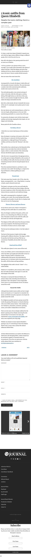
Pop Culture (14, 27)
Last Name (15, 546)
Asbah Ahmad (5, 25)
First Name (15, 541)
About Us (3, 507)
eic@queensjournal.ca (7, 343)
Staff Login (4, 494)
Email (3, 388)
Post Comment (7, 405)
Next (28, 347)
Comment (3, 362)
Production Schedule (6, 502)
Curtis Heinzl (11, 47)
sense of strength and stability (16, 316)
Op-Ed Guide (4, 492)
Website (3, 394)
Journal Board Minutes (7, 499)
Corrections (4, 476)
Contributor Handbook (7, 472)
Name (3, 382)
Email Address (15, 536)
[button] (29, 5)
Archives (3, 482)
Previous (4, 347)
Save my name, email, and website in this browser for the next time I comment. (14, 401)
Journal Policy (4, 486)
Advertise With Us (5, 466)
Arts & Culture (5, 27)
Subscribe (3, 504)
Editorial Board (5, 479)
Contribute (4, 469)
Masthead (3, 489)
